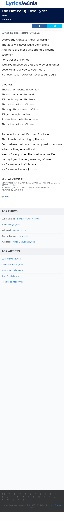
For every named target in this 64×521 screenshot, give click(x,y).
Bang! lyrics (14, 225)
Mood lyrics (20, 230)
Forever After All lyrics (29, 219)
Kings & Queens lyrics (24, 242)
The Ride (6, 20)
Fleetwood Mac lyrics (12, 282)
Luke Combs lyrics (11, 259)
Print (7, 197)
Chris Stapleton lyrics (12, 265)
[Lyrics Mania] (32, 3)
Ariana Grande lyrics (12, 270)
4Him (4, 15)
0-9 (3, 494)
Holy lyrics (23, 236)
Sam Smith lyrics (10, 276)
